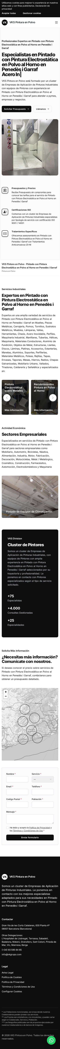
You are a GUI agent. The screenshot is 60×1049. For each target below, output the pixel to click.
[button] (53, 397)
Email (9, 786)
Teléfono (37, 786)
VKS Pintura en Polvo (22, 22)
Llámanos (41, 109)
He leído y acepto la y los (31, 829)
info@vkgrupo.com (11, 954)
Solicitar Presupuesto (15, 109)
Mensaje (11, 812)
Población (37, 799)
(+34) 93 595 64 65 (12, 949)
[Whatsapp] (51, 1040)
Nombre (11, 774)
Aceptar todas (9, 13)
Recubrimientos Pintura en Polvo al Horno (44, 387)
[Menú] (56, 22)
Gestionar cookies (32, 13)
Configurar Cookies (12, 991)
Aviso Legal (7, 972)
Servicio (36, 774)
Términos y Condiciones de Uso (28, 830)
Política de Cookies (12, 977)
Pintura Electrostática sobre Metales (14, 387)
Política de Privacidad (39, 827)
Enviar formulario (30, 837)
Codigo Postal (14, 799)
